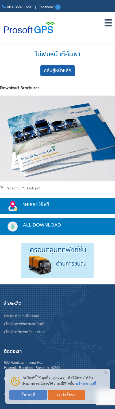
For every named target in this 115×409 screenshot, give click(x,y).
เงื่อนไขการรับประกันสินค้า (24, 324)
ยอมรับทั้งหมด (66, 394)
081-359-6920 (19, 7)
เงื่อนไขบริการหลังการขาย (24, 332)
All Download (42, 225)
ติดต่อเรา (13, 351)
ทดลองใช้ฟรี (36, 204)
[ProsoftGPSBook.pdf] (57, 140)
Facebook (46, 7)
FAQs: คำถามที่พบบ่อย (21, 316)
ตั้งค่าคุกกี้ (28, 394)
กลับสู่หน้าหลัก (57, 70)
